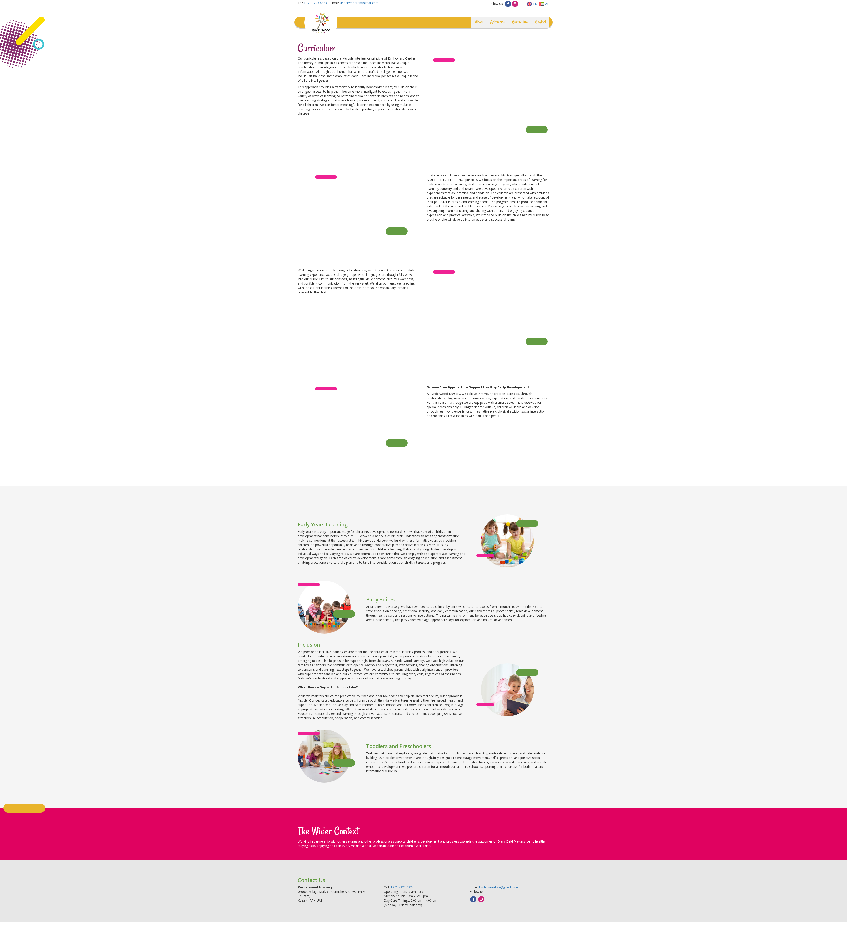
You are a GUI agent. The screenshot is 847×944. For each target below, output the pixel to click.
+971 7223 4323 (315, 3)
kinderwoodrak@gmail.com (359, 3)
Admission (497, 22)
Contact (540, 22)
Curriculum (520, 22)
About (479, 22)
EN (534, 4)
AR (546, 4)
